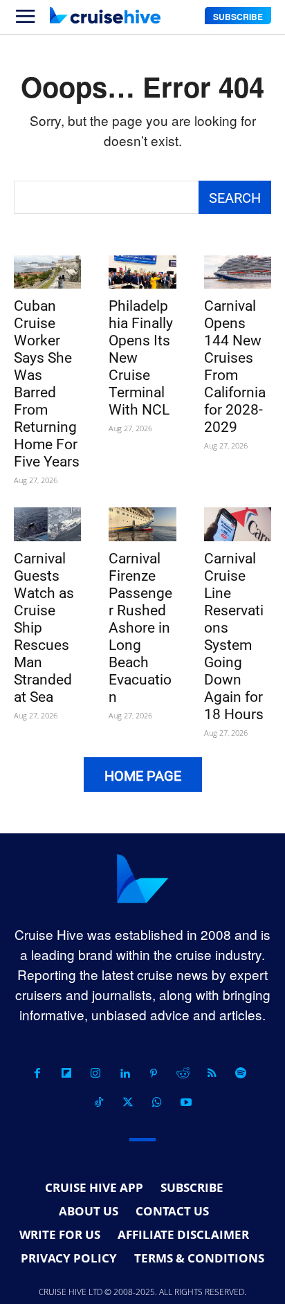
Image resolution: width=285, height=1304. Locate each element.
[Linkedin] (124, 1073)
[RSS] (212, 1073)
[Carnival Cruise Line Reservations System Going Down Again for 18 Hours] (237, 524)
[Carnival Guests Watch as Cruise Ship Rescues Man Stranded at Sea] (47, 524)
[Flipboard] (66, 1073)
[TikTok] (99, 1103)
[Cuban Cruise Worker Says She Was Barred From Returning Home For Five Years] (47, 272)
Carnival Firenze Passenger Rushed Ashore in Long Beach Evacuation (140, 627)
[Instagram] (95, 1073)
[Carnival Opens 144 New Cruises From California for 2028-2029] (237, 272)
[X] (128, 1103)
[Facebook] (37, 1073)
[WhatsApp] (157, 1103)
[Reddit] (183, 1073)
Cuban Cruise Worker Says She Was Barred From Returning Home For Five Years (47, 384)
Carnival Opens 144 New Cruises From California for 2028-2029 (235, 366)
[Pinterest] (153, 1073)
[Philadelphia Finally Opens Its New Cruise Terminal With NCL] (142, 272)
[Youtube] (186, 1103)
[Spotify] (241, 1073)
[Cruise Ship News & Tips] (105, 15)
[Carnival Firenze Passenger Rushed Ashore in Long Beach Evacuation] (142, 524)
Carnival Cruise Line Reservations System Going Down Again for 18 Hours (234, 636)
